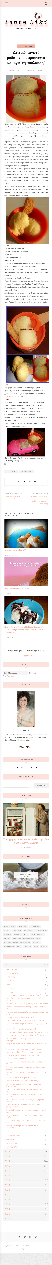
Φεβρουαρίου (13, 973)
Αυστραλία (27, 946)
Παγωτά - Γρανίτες (27, 471)
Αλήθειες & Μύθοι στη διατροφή (35, 930)
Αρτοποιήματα (9, 946)
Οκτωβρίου (12, 1139)
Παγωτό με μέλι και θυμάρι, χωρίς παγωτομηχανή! (26, 1052)
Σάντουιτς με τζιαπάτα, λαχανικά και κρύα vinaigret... (26, 1035)
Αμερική (7, 938)
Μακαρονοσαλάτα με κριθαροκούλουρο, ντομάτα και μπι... (27, 1013)
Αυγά (19, 946)
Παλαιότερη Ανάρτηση (36, 650)
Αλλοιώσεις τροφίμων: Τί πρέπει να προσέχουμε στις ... (25, 1121)
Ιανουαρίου (12, 969)
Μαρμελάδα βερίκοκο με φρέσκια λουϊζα (22, 1081)
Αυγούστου (12, 1132)
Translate (11, 676)
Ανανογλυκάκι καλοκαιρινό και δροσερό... (22, 1077)
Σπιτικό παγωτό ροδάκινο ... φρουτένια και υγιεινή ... (27, 1032)
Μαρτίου (10, 977)
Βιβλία (36, 946)
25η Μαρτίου (22, 926)
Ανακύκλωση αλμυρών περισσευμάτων (26, 938)
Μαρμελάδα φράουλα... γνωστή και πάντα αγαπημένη (22, 1039)
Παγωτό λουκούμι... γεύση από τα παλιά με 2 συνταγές (24, 1127)
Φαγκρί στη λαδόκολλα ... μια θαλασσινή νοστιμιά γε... (25, 1090)
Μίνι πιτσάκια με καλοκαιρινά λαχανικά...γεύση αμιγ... (27, 995)
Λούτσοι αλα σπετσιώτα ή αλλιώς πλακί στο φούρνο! (27, 1003)
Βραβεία (44, 946)
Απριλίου (10, 981)
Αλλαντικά (7, 934)
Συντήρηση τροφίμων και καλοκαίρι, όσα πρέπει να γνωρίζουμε (26, 840)
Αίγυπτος (7, 930)
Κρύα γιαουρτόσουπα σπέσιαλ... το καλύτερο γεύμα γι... (26, 1063)
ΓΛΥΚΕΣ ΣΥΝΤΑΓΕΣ (26, 46)
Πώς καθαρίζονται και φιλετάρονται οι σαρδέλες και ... (26, 1045)
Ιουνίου (10, 988)
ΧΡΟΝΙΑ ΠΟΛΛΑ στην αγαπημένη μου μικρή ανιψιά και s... (26, 1111)
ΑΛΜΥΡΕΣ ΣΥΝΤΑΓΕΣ (21, 934)
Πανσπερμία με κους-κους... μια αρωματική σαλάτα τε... (26, 1073)
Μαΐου (9, 984)
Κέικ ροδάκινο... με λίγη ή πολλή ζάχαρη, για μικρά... (26, 1020)
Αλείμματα (17, 930)
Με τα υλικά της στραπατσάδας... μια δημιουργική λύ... (25, 1008)
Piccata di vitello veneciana (16, 1058)
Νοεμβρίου (12, 1143)
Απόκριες (36, 942)
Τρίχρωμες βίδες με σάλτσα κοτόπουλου (22, 1055)
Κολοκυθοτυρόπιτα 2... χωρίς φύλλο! (21, 1029)
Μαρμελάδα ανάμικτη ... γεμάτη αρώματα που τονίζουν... (24, 1116)
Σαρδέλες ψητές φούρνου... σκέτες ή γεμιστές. (24, 1049)
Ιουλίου (10, 992)
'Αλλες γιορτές (9, 926)
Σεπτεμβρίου (13, 1135)
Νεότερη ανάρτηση (14, 650)
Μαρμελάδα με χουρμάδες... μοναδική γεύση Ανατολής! (24, 1095)
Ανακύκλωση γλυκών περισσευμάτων (17, 942)
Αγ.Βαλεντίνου (35, 926)
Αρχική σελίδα (26, 655)
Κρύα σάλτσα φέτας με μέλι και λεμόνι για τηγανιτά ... (26, 1024)
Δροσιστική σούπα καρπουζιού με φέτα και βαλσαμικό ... (23, 1085)
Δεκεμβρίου (12, 1147)
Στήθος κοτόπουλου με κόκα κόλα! (20, 1017)
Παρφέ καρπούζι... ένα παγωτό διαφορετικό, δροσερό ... (23, 999)
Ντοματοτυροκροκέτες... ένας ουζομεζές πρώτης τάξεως (25, 1100)
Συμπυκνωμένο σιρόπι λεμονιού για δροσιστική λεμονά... (25, 1068)
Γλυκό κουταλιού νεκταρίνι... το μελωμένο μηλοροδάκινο (23, 1106)
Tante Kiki (22, 1246)
